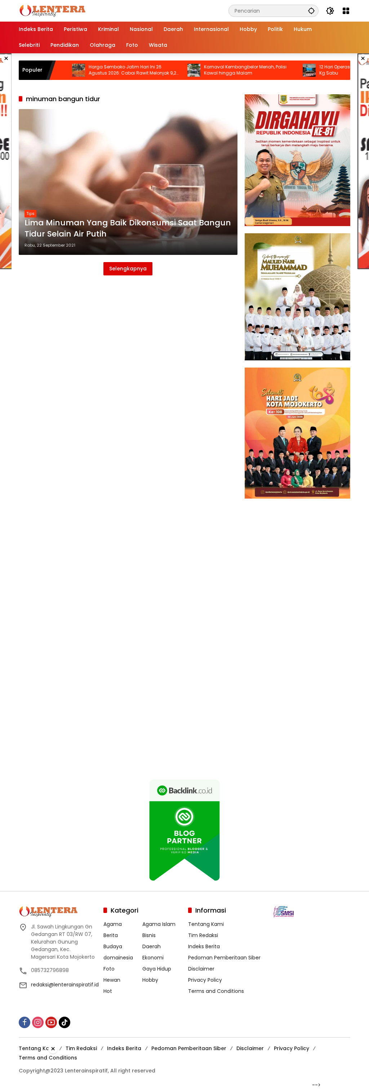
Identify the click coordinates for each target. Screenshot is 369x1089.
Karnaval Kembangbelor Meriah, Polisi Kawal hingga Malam (216, 70)
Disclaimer (201, 968)
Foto (109, 968)
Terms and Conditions (216, 991)
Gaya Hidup (156, 968)
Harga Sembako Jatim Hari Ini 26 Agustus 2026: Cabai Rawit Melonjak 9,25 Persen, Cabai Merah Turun (105, 70)
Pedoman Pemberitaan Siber (224, 957)
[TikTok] (64, 1022)
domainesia (118, 957)
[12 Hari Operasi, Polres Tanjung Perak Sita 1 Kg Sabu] (280, 70)
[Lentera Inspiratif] (52, 10)
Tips (30, 213)
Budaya (112, 946)
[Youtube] (51, 1022)
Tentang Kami (206, 924)
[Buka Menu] (346, 10)
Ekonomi (153, 957)
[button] (311, 11)
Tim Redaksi (203, 935)
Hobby (150, 980)
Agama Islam (158, 924)
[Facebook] (24, 1022)
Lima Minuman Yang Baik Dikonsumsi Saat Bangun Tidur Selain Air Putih (128, 228)
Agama (112, 924)
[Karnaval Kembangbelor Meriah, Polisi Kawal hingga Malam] (165, 70)
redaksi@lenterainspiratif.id (65, 984)
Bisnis (149, 935)
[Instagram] (38, 1022)
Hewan (111, 980)
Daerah (151, 946)
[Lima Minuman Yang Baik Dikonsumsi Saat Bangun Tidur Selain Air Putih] (128, 182)
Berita (110, 935)
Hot (107, 991)
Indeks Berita (204, 946)
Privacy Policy (205, 980)
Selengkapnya (128, 268)
